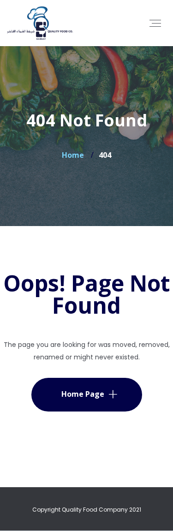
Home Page (82, 394)
